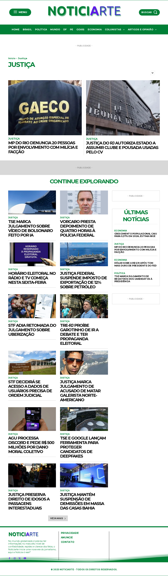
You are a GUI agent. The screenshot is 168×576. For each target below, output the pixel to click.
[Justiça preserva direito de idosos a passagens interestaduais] (32, 475)
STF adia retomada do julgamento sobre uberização (32, 330)
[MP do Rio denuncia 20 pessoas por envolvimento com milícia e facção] (45, 107)
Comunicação (66, 72)
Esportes (142, 72)
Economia (109, 72)
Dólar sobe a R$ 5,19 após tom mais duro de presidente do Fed (135, 264)
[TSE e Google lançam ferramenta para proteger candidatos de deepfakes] (84, 419)
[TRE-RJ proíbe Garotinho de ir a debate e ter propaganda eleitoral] (84, 306)
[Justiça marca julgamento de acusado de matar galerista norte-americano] (84, 363)
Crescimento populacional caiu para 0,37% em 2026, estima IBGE (135, 235)
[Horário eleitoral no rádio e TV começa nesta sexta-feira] (32, 254)
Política (119, 273)
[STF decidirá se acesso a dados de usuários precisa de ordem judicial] (32, 363)
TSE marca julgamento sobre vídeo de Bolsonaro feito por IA (30, 228)
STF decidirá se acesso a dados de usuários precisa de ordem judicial (30, 388)
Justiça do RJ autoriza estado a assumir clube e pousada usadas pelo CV (122, 147)
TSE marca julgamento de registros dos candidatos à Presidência (133, 279)
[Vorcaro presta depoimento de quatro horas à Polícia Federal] (84, 202)
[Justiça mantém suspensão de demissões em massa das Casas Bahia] (84, 475)
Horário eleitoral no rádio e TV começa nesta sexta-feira (32, 278)
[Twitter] (19, 557)
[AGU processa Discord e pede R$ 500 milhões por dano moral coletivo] (32, 419)
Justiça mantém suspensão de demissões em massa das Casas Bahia (82, 501)
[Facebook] (9, 557)
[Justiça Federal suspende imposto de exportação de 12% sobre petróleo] (84, 254)
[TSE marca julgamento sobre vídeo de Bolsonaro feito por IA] (32, 202)
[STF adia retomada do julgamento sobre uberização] (32, 306)
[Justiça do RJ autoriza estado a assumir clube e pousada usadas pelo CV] (123, 107)
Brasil (49, 72)
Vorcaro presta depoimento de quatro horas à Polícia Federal (77, 228)
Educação (126, 72)
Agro (12, 72)
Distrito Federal (89, 72)
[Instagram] (14, 557)
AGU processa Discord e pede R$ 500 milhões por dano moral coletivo (31, 445)
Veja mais (56, 518)
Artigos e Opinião (30, 72)
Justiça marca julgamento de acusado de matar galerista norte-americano (80, 390)
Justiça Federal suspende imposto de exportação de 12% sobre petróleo (83, 280)
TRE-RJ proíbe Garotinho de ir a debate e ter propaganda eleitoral (79, 334)
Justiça (14, 138)
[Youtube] (24, 557)
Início (11, 58)
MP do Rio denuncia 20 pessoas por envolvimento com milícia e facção (43, 147)
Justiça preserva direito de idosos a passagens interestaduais (28, 501)
